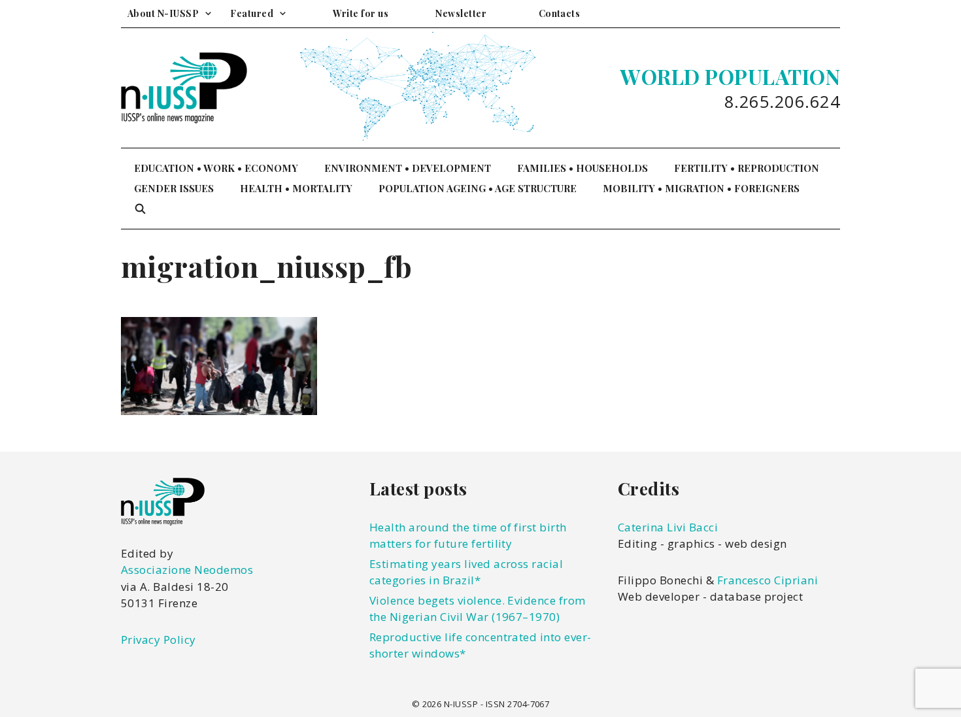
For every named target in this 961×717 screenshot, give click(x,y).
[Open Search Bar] (140, 209)
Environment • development (407, 168)
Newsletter (460, 13)
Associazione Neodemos (187, 569)
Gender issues (174, 188)
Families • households (582, 168)
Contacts (560, 13)
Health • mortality (296, 188)
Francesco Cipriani (767, 580)
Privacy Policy (158, 639)
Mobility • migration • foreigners (701, 188)
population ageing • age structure (478, 188)
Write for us (360, 13)
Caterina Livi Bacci (668, 527)
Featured (251, 13)
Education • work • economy (216, 168)
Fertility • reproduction (746, 168)
